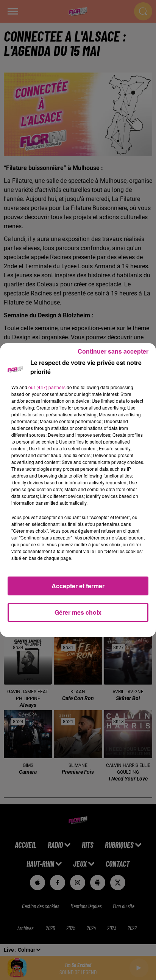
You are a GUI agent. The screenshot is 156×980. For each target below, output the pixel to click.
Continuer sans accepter (113, 351)
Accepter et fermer (78, 585)
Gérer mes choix (78, 612)
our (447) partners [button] (47, 387)
